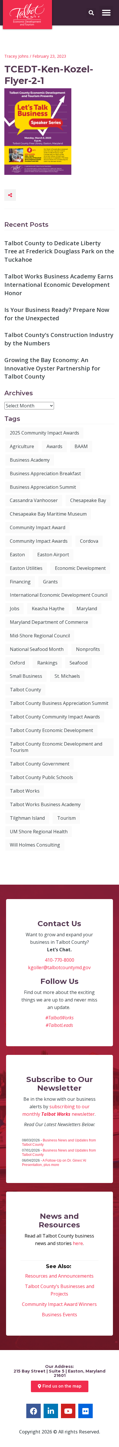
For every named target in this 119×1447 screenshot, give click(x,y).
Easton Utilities (26, 568)
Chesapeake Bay (88, 500)
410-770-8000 (59, 960)
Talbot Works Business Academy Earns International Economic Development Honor (58, 284)
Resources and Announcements (59, 1276)
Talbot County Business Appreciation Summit (59, 703)
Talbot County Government (39, 764)
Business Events (59, 1314)
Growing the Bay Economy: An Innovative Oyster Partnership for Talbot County (52, 368)
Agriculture (22, 446)
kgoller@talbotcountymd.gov (59, 967)
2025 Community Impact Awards (44, 433)
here (78, 1243)
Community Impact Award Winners (59, 1304)
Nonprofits (88, 649)
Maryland (87, 608)
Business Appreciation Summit (43, 487)
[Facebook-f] (33, 1411)
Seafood (79, 663)
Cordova (89, 541)
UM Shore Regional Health (39, 831)
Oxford (17, 663)
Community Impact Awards (39, 541)
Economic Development (80, 568)
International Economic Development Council (58, 595)
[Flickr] (85, 1411)
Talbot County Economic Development (51, 730)
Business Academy (30, 460)
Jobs (14, 608)
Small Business (26, 676)
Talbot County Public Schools (41, 777)
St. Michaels (67, 676)
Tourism (66, 818)
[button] (106, 13)
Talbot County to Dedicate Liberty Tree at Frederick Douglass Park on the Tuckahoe (59, 251)
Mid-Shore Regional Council (40, 635)
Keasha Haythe (48, 608)
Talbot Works (25, 791)
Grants (50, 582)
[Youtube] (68, 1411)
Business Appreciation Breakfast (45, 473)
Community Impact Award (37, 527)
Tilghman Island (27, 818)
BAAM (81, 446)
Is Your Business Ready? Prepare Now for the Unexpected (56, 314)
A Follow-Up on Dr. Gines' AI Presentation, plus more (54, 1162)
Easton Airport (53, 554)
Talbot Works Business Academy (45, 804)
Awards (54, 446)
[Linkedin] (51, 1411)
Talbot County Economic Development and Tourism (56, 747)
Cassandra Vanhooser (34, 500)
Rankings (47, 663)
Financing (20, 582)
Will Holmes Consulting (35, 845)
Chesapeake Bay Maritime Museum (48, 514)
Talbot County (25, 689)
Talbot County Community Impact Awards (55, 717)
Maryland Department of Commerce (49, 622)
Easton (17, 554)
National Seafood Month (37, 649)
